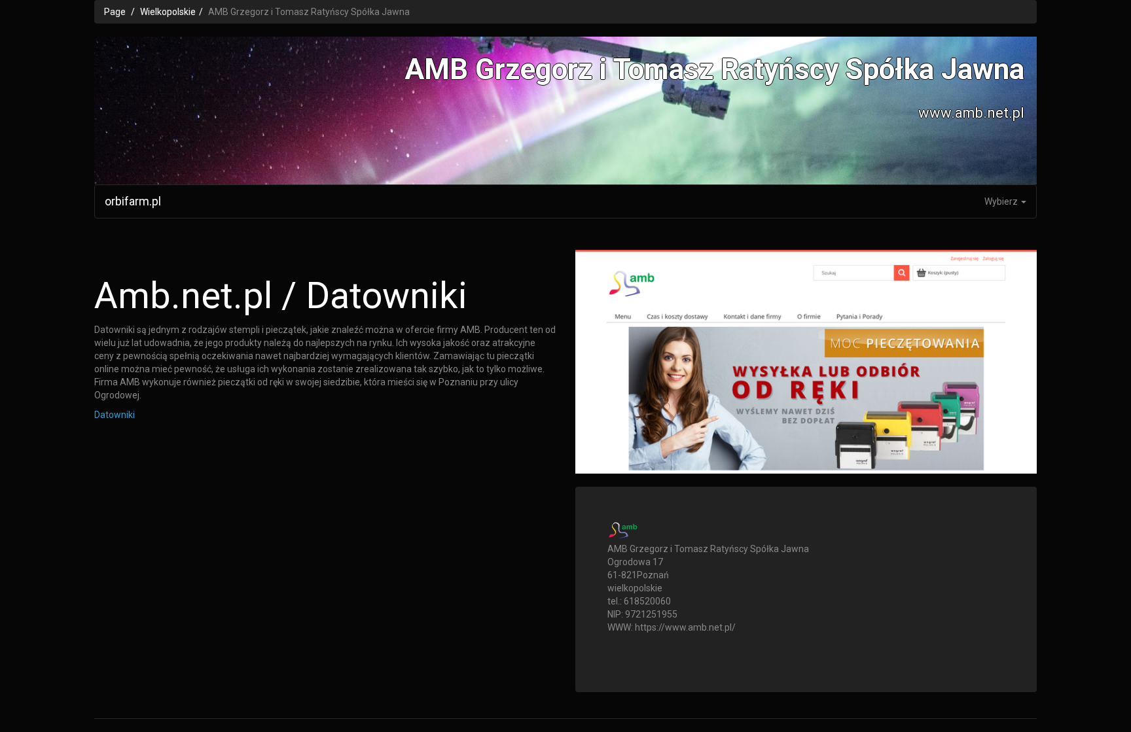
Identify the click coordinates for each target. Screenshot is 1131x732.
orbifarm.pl (133, 201)
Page (115, 12)
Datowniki (114, 415)
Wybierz (1002, 201)
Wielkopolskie (168, 12)
